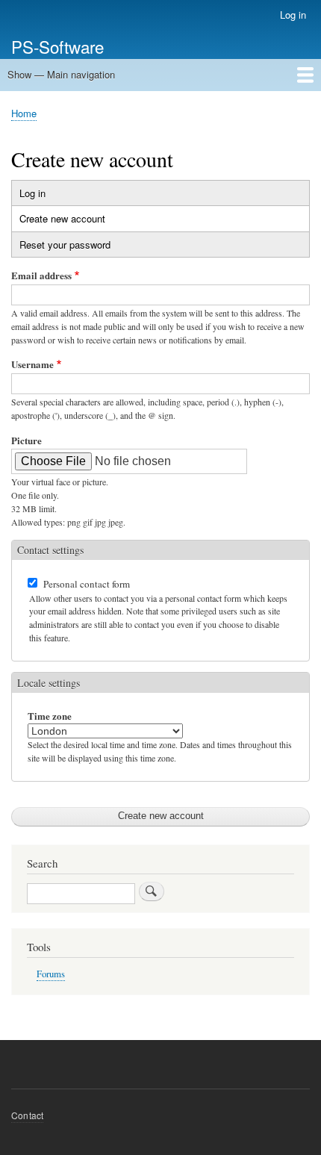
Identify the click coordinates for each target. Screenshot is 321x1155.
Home (24, 113)
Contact (27, 1115)
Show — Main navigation (61, 74)
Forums (51, 974)
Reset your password (64, 244)
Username (32, 364)
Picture (26, 440)
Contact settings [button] (50, 550)
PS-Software (57, 46)
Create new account (76, 221)
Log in (293, 14)
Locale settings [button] (48, 683)
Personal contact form (86, 584)
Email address (41, 275)
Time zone (50, 716)
